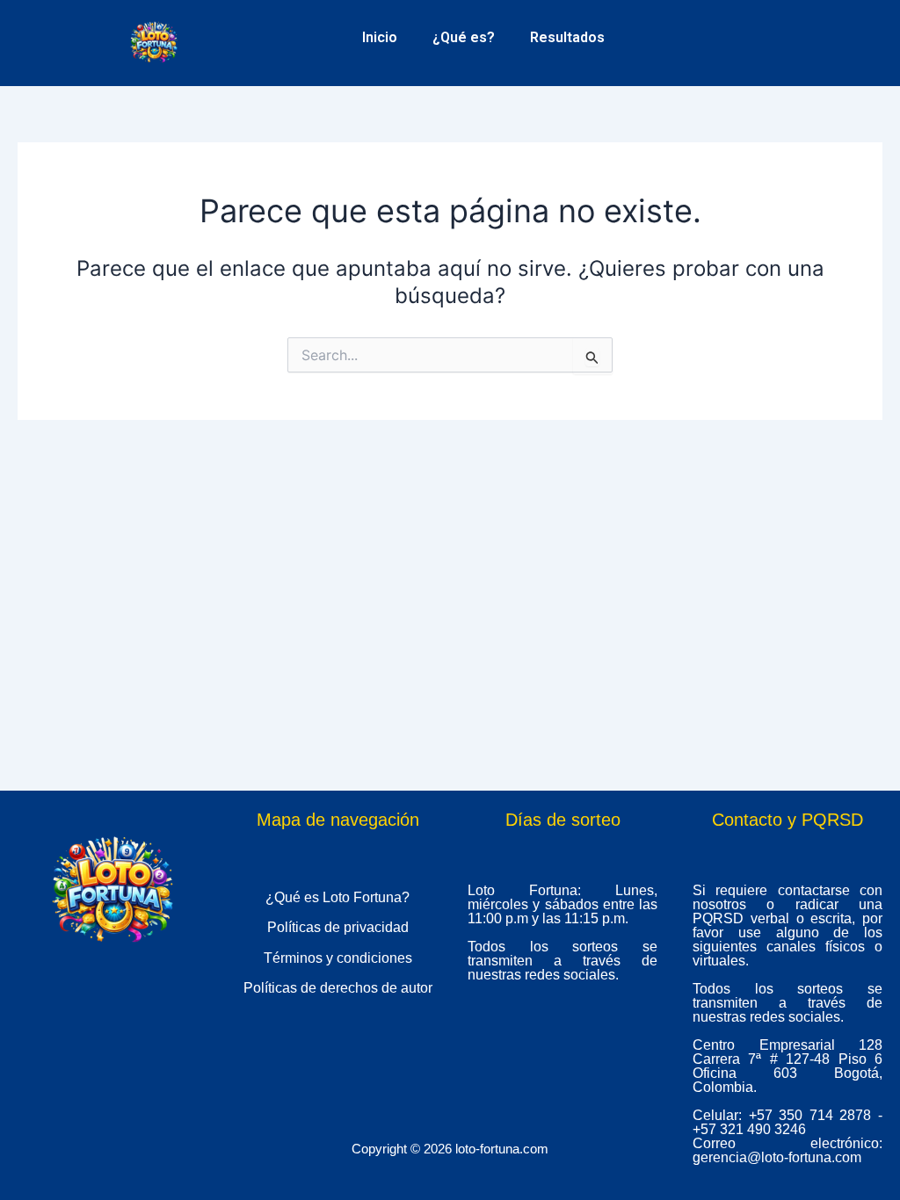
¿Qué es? (463, 37)
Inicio (379, 37)
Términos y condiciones (338, 958)
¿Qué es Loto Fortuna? (337, 897)
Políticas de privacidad (338, 927)
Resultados (567, 37)
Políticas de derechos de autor (337, 987)
